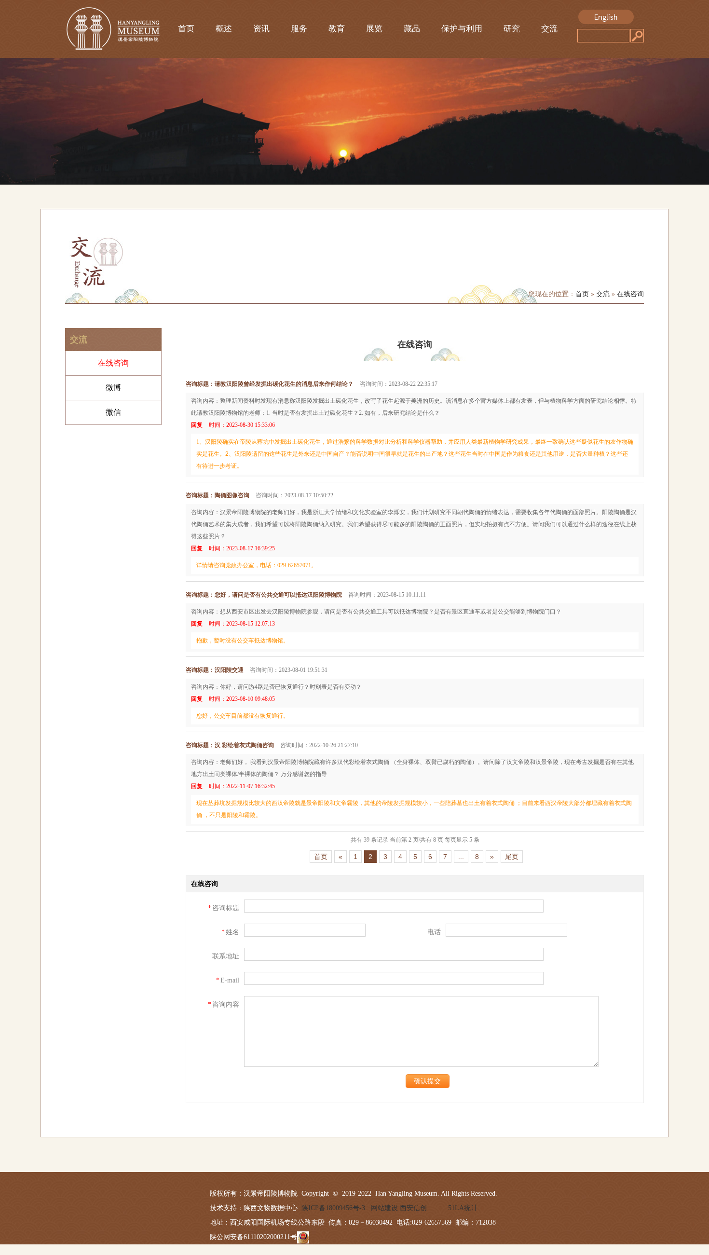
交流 (549, 28)
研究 (512, 28)
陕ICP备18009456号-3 (331, 1208)
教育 (336, 28)
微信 (113, 412)
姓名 (230, 932)
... (461, 856)
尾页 (511, 856)
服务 (299, 28)
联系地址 (225, 956)
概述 (224, 28)
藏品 (412, 28)
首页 (186, 28)
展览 (374, 28)
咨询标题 (223, 908)
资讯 (261, 28)
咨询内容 (223, 1004)
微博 (113, 387)
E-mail (227, 980)
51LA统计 (462, 1208)
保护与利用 (461, 28)
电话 (434, 932)
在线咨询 (630, 294)
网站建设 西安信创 (399, 1208)
